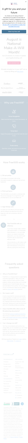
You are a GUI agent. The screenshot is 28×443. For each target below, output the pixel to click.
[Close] (26, 2)
